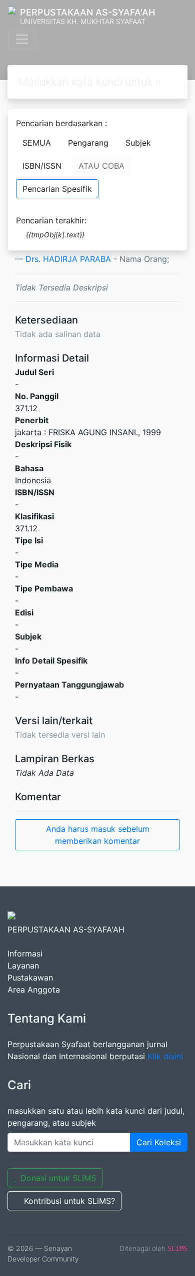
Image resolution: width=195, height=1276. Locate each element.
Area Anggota (34, 990)
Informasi (25, 953)
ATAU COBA (101, 166)
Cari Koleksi (158, 1142)
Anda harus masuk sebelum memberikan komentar (98, 835)
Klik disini (165, 1056)
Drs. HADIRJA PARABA (68, 259)
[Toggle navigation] (22, 39)
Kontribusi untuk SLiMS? (69, 1201)
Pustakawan (30, 978)
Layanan (23, 966)
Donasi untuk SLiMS (58, 1178)
